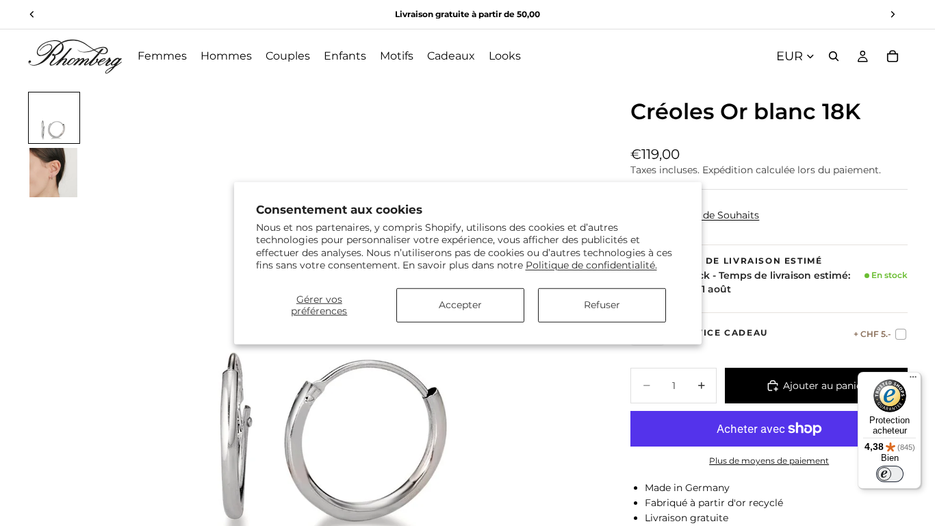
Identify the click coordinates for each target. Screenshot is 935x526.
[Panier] (893, 56)
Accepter (460, 305)
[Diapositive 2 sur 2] (54, 172)
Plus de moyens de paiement (769, 461)
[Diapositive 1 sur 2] (54, 117)
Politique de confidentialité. (591, 264)
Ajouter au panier (824, 385)
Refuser (602, 305)
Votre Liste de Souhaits (704, 215)
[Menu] (913, 380)
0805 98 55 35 (484, 14)
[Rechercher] (834, 56)
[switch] (890, 474)
